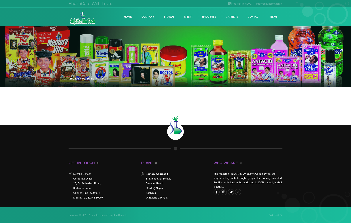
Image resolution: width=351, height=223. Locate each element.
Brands (169, 16)
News (274, 16)
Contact (254, 16)
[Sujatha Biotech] (82, 17)
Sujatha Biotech (117, 215)
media (188, 16)
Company (147, 16)
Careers (232, 16)
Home (128, 16)
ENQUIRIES (209, 16)
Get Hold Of (275, 215)
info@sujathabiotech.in (269, 3)
